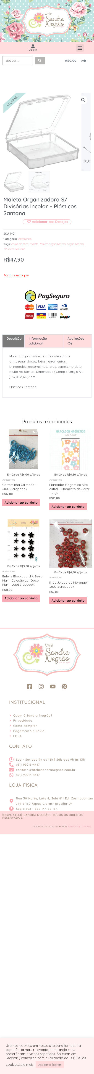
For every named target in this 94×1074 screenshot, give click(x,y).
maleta (34, 244)
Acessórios (24, 239)
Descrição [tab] (14, 338)
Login (33, 49)
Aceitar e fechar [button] (49, 1064)
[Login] (33, 46)
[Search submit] (40, 60)
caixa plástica (20, 244)
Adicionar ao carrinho (21, 502)
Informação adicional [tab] (38, 340)
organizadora (75, 244)
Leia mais (26, 1065)
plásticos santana (14, 249)
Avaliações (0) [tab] (76, 340)
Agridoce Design (79, 826)
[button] (80, 48)
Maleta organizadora (53, 244)
